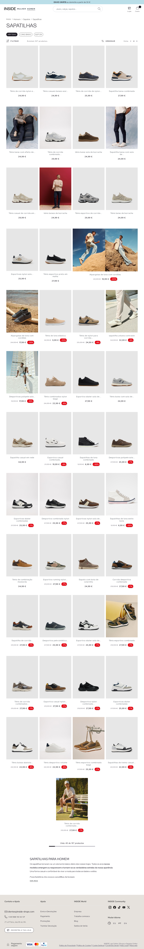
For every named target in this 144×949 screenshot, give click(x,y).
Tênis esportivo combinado (122, 640)
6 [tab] (16, 48)
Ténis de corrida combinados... (22, 702)
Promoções (45, 921)
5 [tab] (14, 48)
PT (120, 923)
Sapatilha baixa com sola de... (122, 153)
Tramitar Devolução (48, 926)
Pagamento (45, 916)
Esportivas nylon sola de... (88, 518)
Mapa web (133, 945)
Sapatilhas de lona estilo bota (122, 519)
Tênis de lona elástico (55, 335)
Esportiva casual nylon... (55, 701)
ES (114, 923)
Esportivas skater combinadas (22, 519)
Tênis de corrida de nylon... (89, 91)
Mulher (21, 9)
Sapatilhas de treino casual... (122, 762)
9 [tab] (20, 109)
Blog (76, 921)
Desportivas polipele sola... (22, 396)
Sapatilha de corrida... (22, 640)
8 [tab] (19, 48)
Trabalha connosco (82, 916)
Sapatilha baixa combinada (122, 91)
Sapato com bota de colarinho (88, 580)
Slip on (38, 34)
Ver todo (12, 34)
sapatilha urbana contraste (122, 335)
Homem (31, 9)
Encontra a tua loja (20, 930)
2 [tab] (10, 48)
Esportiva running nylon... (55, 579)
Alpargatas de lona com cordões (105, 274)
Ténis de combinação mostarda (22, 580)
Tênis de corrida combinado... (55, 153)
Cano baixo (25, 34)
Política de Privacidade (67, 945)
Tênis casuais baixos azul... (55, 91)
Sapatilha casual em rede (22, 457)
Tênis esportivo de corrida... (88, 213)
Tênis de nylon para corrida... (88, 336)
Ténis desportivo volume (55, 762)
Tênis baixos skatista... (22, 762)
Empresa (77, 911)
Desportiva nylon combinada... (88, 702)
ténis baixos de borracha (55, 213)
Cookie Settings (98, 945)
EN (125, 923)
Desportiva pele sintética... (55, 640)
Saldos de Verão (81, 926)
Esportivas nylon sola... (22, 274)
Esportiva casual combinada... (55, 458)
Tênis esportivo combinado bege (89, 763)
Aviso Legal (124, 945)
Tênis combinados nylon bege (55, 397)
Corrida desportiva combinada (122, 580)
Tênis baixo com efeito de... (22, 152)
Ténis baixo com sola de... (122, 396)
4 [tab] (13, 48)
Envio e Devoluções (48, 911)
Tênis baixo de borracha (121, 213)
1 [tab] (9, 48)
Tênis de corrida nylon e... (22, 91)
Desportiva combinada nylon (55, 518)
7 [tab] (17, 48)
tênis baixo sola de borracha (88, 152)
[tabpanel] (22, 67)
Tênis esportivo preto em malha (55, 275)
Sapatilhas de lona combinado (88, 458)
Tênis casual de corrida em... (22, 213)
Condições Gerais (112, 945)
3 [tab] (12, 48)
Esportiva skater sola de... (88, 396)
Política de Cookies (84, 945)
